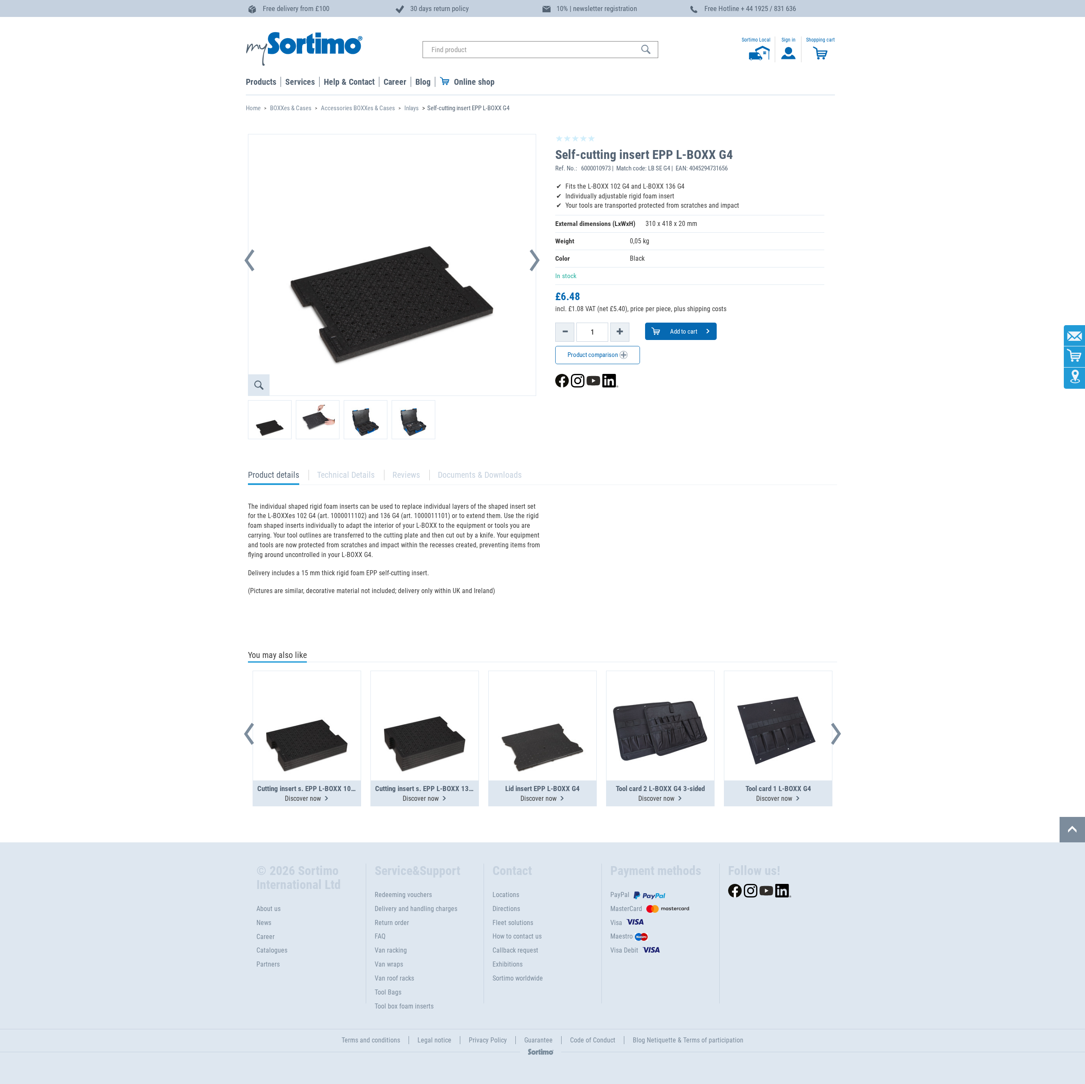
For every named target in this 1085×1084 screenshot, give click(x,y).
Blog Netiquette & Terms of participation (688, 1040)
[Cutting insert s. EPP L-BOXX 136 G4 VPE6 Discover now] (425, 705)
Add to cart (683, 331)
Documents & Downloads (480, 475)
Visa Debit (624, 950)
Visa (616, 923)
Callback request (515, 950)
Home (253, 108)
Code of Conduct (592, 1040)
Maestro (621, 936)
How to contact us (517, 936)
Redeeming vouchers (403, 895)
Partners (268, 964)
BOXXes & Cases (291, 108)
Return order (392, 923)
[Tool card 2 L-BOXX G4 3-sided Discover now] (660, 705)
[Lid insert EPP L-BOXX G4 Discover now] (542, 705)
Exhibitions (507, 964)
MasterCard (626, 909)
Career (265, 937)
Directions (506, 909)
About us (268, 909)
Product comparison (593, 355)
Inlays (411, 108)
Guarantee (538, 1040)
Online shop (474, 82)
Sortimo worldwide (517, 978)
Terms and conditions (371, 1040)
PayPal (619, 895)
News (263, 923)
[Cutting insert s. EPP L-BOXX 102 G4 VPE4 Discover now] (307, 705)
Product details (273, 477)
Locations (505, 895)
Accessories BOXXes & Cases (358, 108)
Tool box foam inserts (404, 1006)
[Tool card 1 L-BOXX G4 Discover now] (778, 705)
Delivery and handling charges (416, 909)
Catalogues (271, 950)
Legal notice (434, 1040)
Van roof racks (394, 978)
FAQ (380, 936)
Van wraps (389, 964)
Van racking (391, 950)
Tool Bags (388, 992)
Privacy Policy (488, 1040)
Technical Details (346, 475)
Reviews (406, 475)
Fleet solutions (512, 923)
